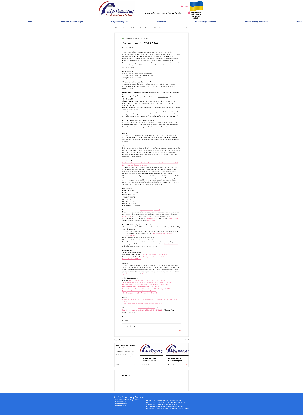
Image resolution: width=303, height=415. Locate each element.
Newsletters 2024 (142, 28)
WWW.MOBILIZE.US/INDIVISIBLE (176, 402)
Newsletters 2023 (128, 28)
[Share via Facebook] (123, 326)
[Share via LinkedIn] (131, 326)
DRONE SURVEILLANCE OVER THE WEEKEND (149, 360)
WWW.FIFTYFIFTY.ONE (171, 404)
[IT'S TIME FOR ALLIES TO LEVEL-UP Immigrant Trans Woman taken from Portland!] (177, 349)
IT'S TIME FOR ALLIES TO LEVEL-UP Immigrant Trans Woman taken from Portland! (176, 360)
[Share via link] (134, 326)
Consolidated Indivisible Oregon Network (127, 400)
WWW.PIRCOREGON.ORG (157, 408)
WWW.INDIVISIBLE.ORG (176, 400)
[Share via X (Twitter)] (127, 326)
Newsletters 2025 (156, 28)
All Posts (117, 28)
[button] (188, 12)
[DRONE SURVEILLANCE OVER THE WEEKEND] (151, 349)
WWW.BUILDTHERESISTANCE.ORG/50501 (171, 406)
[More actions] (180, 39)
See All (187, 339)
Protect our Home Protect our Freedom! (125, 347)
